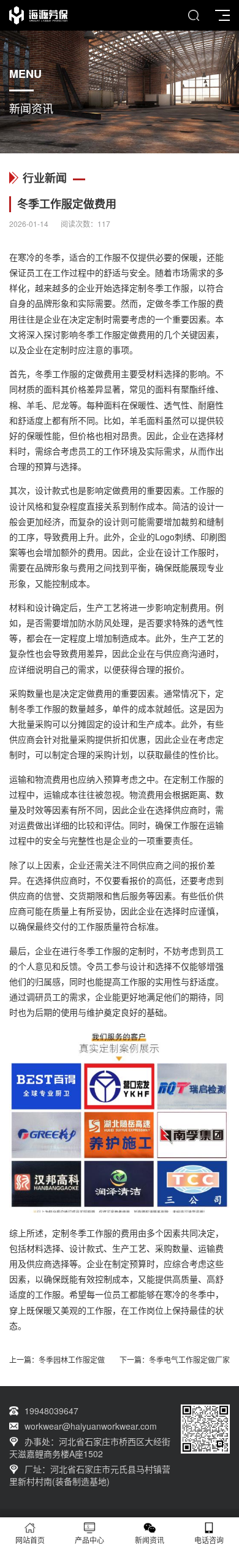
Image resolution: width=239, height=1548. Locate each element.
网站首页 (30, 1540)
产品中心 (89, 1540)
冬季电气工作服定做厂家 (189, 1359)
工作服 (108, 257)
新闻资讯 (149, 1540)
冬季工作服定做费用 (116, 334)
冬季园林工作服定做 (72, 1359)
